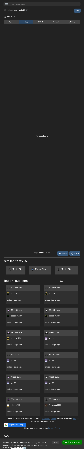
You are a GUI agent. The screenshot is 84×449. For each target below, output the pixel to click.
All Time (72, 22)
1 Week (40, 22)
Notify (64, 253)
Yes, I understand (72, 442)
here (74, 419)
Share (76, 253)
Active (11, 22)
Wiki (77, 11)
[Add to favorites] (27, 10)
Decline (55, 442)
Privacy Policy (54, 428)
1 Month (56, 22)
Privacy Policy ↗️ (18, 448)
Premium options (49, 419)
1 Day (26, 22)
